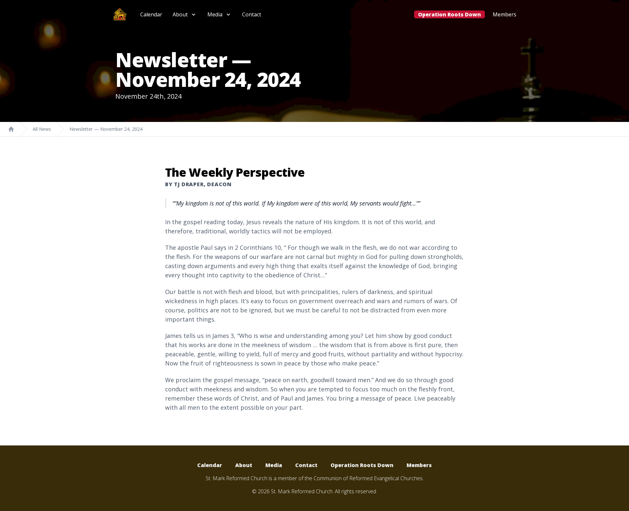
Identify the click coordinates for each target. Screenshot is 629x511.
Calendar (151, 14)
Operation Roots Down (449, 14)
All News (42, 129)
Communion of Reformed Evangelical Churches (368, 478)
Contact (251, 14)
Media (273, 465)
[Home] (11, 129)
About (243, 465)
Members (504, 14)
